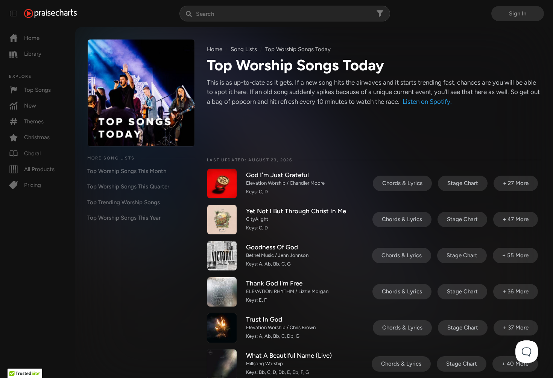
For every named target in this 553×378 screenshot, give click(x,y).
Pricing (32, 185)
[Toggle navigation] (13, 13)
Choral (32, 153)
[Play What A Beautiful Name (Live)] (222, 364)
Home (32, 38)
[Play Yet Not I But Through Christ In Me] (222, 220)
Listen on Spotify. (427, 101)
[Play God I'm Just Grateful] (222, 184)
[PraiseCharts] (50, 13)
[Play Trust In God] (222, 328)
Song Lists (244, 49)
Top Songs (37, 90)
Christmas (37, 137)
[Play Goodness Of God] (222, 256)
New (30, 105)
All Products (39, 169)
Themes (34, 121)
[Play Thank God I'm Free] (222, 292)
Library (32, 53)
